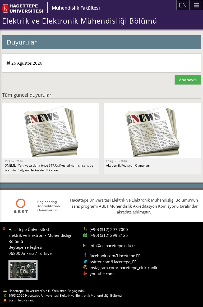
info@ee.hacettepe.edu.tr (112, 245)
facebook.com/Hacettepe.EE (115, 255)
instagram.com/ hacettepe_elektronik (123, 267)
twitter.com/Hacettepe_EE (113, 261)
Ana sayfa (188, 79)
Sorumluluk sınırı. (21, 300)
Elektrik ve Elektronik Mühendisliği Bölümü (79, 21)
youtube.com (102, 273)
